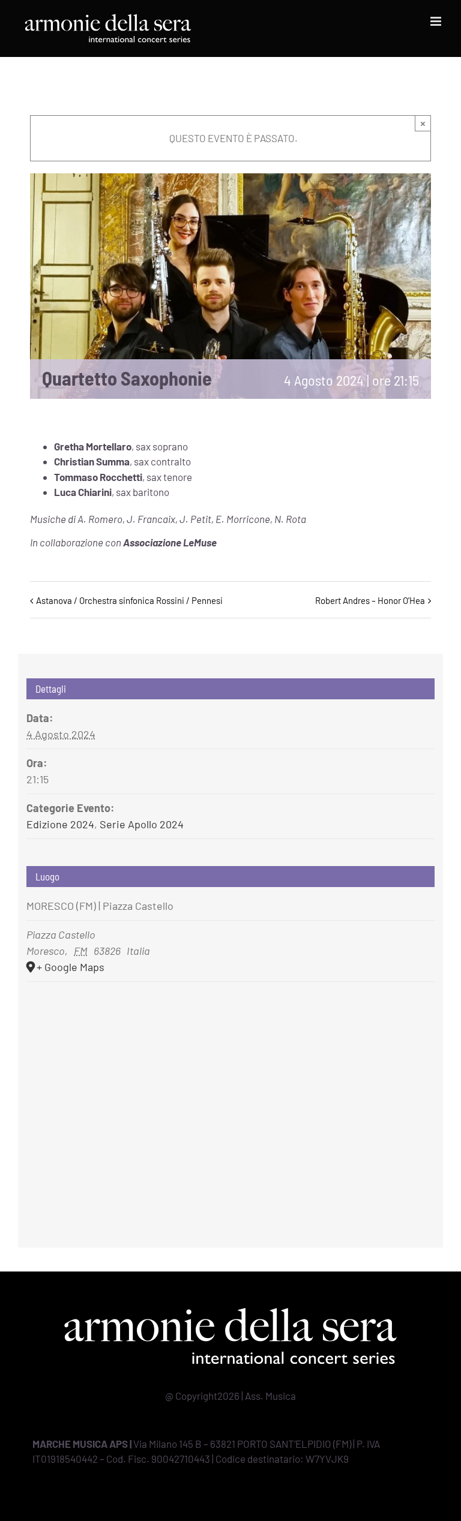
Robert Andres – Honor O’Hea (370, 600)
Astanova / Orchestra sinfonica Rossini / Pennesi (129, 600)
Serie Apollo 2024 (142, 824)
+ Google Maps (70, 966)
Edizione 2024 (60, 824)
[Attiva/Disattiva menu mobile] (436, 21)
